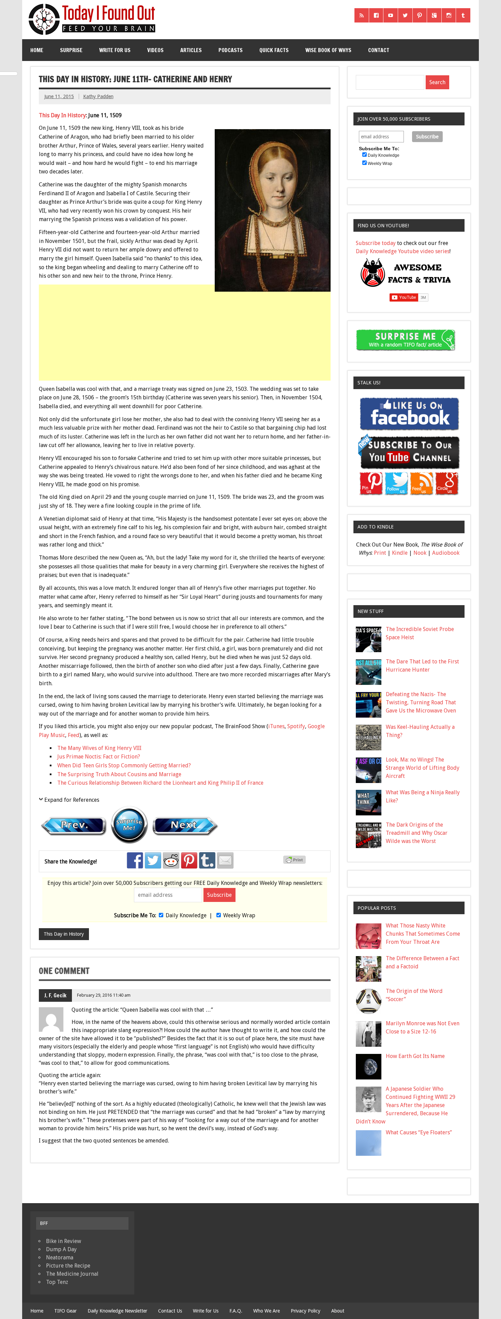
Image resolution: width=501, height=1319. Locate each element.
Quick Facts (274, 50)
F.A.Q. (235, 1310)
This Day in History (64, 934)
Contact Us (170, 1310)
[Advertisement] (185, 345)
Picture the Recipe (68, 1265)
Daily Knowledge (186, 915)
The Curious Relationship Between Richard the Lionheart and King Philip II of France (160, 783)
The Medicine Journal (72, 1274)
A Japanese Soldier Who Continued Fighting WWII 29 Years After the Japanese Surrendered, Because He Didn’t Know (405, 1105)
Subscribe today (376, 243)
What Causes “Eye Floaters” (419, 1132)
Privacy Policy (305, 1310)
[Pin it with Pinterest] (189, 860)
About (337, 1310)
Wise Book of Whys (328, 50)
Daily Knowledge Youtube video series (403, 251)
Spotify (296, 726)
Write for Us (115, 50)
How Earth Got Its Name (415, 1056)
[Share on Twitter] (153, 860)
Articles (191, 50)
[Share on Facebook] (135, 860)
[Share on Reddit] (171, 860)
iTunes (276, 726)
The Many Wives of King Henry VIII (99, 748)
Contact (378, 50)
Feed (73, 735)
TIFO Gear (65, 1310)
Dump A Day (61, 1249)
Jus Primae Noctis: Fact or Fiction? (98, 756)
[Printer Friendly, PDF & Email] (295, 862)
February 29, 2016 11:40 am (104, 995)
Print (380, 553)
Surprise (71, 50)
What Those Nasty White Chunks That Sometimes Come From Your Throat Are (423, 933)
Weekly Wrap (239, 915)
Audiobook (445, 553)
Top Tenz (57, 1282)
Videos (155, 50)
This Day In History (62, 115)
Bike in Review (63, 1241)
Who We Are (266, 1310)
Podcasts (230, 50)
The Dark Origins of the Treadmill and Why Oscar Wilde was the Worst (416, 833)
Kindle (400, 553)
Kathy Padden (98, 96)
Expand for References (71, 800)
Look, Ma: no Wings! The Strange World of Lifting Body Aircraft (422, 767)
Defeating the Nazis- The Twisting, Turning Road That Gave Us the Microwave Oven (421, 702)
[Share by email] (225, 860)
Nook (419, 553)
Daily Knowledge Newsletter (117, 1310)
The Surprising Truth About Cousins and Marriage (119, 774)
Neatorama (59, 1257)
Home (36, 50)
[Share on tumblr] (207, 860)
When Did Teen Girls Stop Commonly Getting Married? (124, 765)
